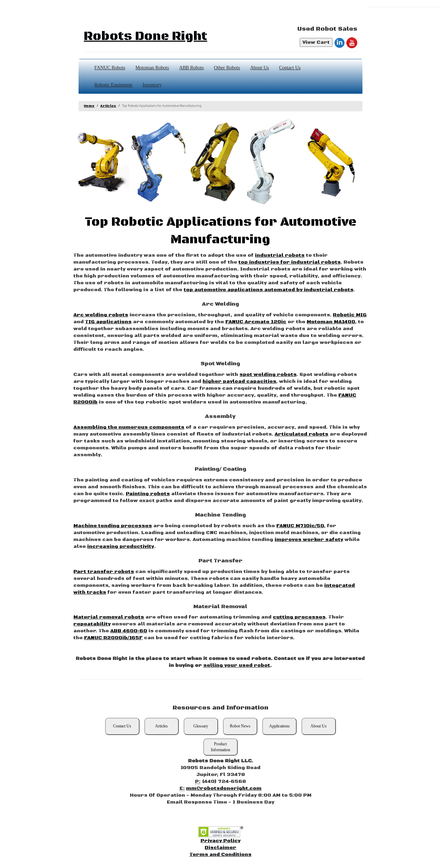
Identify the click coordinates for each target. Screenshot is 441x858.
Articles (108, 106)
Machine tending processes (112, 526)
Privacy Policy (220, 841)
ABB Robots (191, 67)
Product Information (220, 747)
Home (89, 106)
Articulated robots (301, 434)
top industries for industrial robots (289, 262)
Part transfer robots (103, 572)
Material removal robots (108, 617)
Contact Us (289, 67)
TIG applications (108, 322)
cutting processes (299, 617)
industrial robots (280, 255)
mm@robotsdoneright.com (223, 788)
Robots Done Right (145, 36)
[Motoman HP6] (273, 162)
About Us (259, 67)
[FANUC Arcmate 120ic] (330, 162)
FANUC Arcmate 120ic (255, 322)
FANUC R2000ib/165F (113, 638)
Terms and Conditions (220, 854)
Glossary (200, 726)
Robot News (240, 726)
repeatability (92, 624)
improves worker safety (309, 540)
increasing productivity (120, 546)
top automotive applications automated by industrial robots (268, 290)
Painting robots (148, 494)
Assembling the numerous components (128, 427)
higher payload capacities (239, 381)
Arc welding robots (100, 315)
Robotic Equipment (113, 85)
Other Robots (227, 67)
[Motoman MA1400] (158, 162)
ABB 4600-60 (128, 631)
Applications (279, 726)
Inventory (152, 85)
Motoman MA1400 (331, 322)
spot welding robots (267, 374)
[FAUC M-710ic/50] (216, 162)
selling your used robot (236, 665)
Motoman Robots (152, 67)
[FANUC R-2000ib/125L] (101, 162)
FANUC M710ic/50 (300, 526)
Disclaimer (220, 848)
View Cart (316, 42)
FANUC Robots (109, 67)
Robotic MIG (350, 315)
